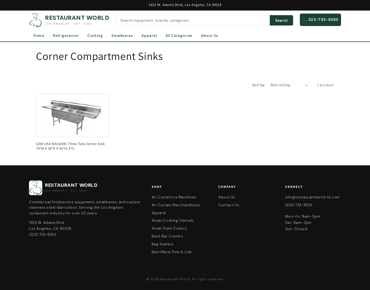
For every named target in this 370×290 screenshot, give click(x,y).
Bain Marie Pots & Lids (172, 252)
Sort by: (258, 84)
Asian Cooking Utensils (173, 220)
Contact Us (228, 205)
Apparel (149, 35)
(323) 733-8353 (298, 205)
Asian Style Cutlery (169, 228)
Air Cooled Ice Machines (174, 197)
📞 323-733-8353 (320, 19)
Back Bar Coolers (167, 236)
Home (38, 35)
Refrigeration (66, 35)
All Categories (178, 35)
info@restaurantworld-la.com (312, 197)
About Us (209, 35)
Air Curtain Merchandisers (176, 205)
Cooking (95, 35)
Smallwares (122, 35)
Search (281, 20)
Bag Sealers (163, 244)
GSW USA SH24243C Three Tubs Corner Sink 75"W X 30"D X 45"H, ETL (70, 146)
